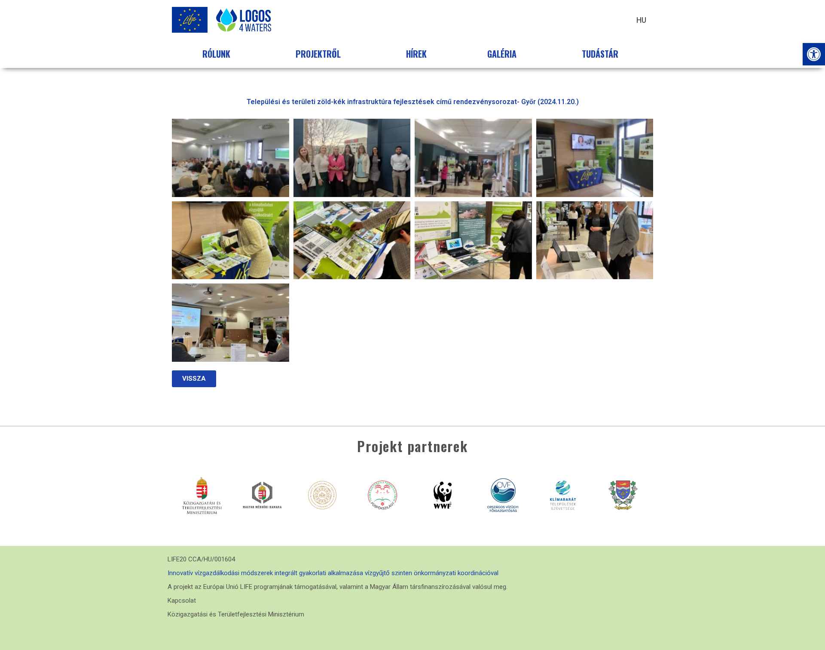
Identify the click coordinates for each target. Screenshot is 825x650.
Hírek (416, 53)
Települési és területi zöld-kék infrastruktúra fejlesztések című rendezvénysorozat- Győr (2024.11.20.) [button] (413, 102)
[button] (814, 54)
